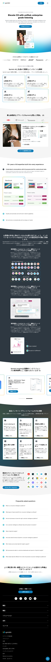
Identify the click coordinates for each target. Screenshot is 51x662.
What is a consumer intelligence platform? (15, 505)
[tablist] (25, 120)
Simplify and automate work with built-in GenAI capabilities (19, 213)
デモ (41, 3)
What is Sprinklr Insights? (11, 531)
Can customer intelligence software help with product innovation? (21, 525)
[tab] (8, 120)
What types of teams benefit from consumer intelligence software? (21, 512)
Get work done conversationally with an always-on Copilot (19, 220)
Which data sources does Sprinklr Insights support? (17, 544)
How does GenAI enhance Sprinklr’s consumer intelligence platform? (22, 537)
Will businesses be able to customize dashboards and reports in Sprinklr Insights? (24, 550)
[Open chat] (48, 659)
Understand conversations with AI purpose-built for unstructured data (26, 169)
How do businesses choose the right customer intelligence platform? (22, 518)
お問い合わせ (25, 592)
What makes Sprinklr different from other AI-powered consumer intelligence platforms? (26, 556)
